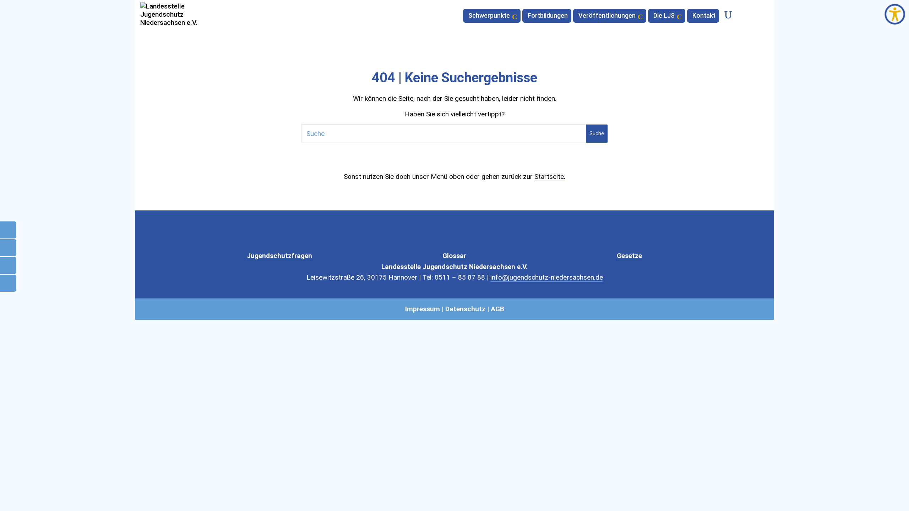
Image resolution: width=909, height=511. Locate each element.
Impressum (422, 309)
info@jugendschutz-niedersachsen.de (546, 277)
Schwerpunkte (489, 16)
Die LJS (664, 16)
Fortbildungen (548, 16)
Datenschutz (465, 309)
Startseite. (549, 176)
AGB (497, 309)
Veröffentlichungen (607, 16)
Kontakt (703, 16)
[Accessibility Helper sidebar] (895, 14)
